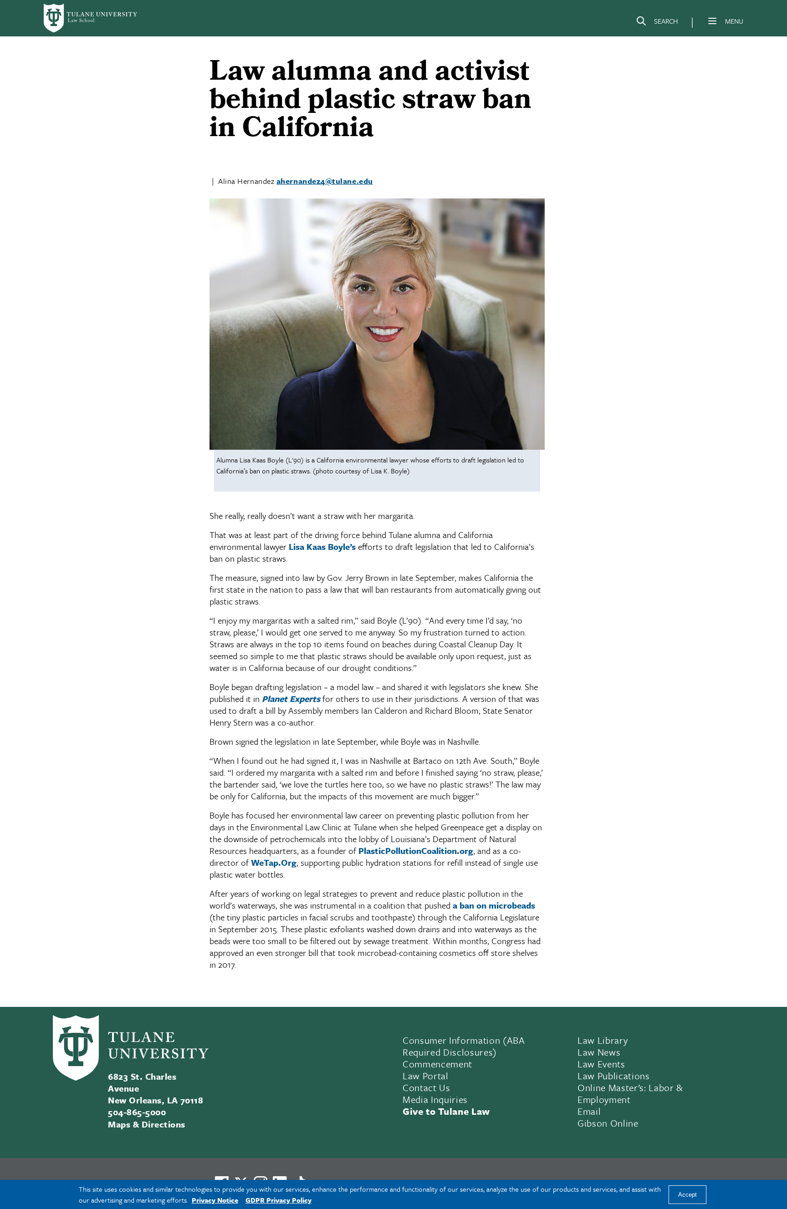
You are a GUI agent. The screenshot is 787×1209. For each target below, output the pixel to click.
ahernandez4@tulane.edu (324, 181)
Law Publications (613, 1075)
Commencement (437, 1064)
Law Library (602, 1040)
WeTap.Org (273, 862)
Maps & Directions (146, 1124)
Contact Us (426, 1087)
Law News (598, 1052)
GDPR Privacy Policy (278, 1200)
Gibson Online (608, 1123)
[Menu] (712, 20)
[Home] (91, 18)
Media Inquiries (435, 1099)
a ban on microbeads (494, 905)
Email (589, 1111)
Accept (687, 1194)
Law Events (601, 1064)
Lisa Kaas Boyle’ (320, 546)
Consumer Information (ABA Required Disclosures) (464, 1046)
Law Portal (426, 1075)
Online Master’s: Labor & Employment (630, 1093)
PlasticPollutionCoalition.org (415, 850)
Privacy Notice (215, 1200)
